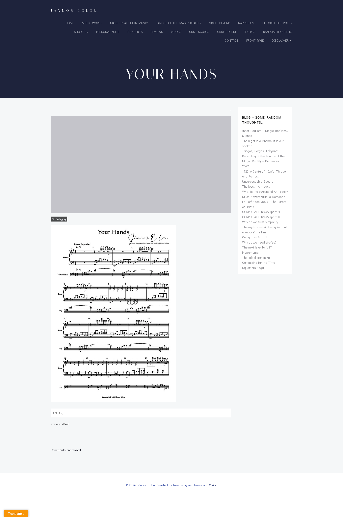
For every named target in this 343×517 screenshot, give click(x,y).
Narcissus (246, 23)
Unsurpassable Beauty (257, 181)
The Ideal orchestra (256, 257)
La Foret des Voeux (277, 23)
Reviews (157, 32)
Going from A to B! (254, 237)
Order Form (226, 32)
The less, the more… (256, 186)
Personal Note (107, 32)
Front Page (255, 40)
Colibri (213, 485)
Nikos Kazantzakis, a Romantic (263, 197)
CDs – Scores (199, 32)
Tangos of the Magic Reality (178, 23)
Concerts (135, 32)
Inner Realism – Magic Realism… (265, 131)
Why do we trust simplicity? (260, 222)
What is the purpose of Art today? (265, 191)
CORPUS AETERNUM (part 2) (261, 212)
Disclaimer (280, 40)
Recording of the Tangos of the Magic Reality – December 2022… (263, 161)
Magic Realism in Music (129, 23)
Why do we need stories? (259, 242)
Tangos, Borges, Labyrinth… (261, 151)
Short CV (81, 32)
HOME (70, 23)
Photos (249, 32)
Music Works (92, 23)
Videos (176, 32)
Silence (247, 135)
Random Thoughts (277, 32)
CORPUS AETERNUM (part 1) (261, 217)
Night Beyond (219, 23)
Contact (231, 40)
